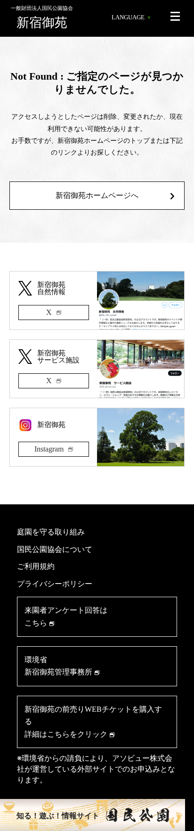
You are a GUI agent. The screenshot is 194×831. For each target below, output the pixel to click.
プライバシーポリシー (54, 583)
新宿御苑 (42, 17)
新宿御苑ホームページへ (97, 195)
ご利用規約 (36, 566)
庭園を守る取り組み (51, 531)
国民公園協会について (54, 549)
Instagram (49, 449)
